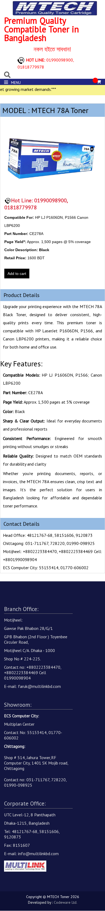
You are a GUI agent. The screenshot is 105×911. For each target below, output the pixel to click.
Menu (15, 82)
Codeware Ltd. (65, 902)
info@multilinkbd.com (38, 853)
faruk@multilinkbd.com (39, 686)
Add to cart (17, 273)
